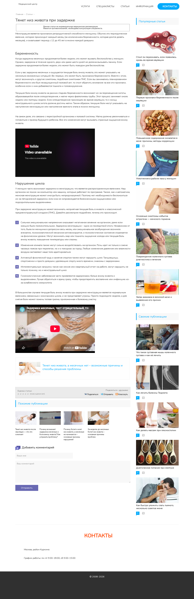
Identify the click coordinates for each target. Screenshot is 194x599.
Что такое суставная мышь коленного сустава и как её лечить (156, 354)
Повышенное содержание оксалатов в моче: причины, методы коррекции (156, 140)
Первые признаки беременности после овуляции (157, 99)
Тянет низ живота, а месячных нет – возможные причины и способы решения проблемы (82, 367)
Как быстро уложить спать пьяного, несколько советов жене (155, 507)
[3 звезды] (23, 394)
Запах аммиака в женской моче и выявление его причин (154, 299)
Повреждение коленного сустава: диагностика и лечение (154, 258)
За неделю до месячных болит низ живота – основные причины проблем (98, 433)
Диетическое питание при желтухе (155, 467)
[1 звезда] (18, 394)
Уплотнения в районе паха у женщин (156, 178)
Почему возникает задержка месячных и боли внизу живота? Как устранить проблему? (49, 433)
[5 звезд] (28, 394)
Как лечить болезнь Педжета (151, 392)
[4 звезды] (26, 394)
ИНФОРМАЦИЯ (144, 6)
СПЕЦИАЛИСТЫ (105, 6)
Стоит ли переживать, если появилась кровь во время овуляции (156, 59)
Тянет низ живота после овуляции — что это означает (25, 432)
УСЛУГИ (85, 6)
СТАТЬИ (124, 6)
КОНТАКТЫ (169, 6)
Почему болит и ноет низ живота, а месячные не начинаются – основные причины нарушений (74, 434)
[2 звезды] (21, 394)
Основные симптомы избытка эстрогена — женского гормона (153, 218)
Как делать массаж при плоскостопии (156, 430)
